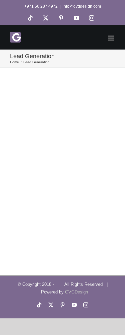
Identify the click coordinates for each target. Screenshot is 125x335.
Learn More (29, 196)
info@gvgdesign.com (82, 6)
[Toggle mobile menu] (111, 38)
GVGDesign (76, 291)
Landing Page (23, 160)
